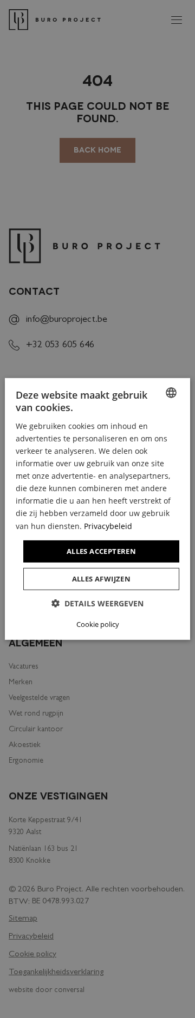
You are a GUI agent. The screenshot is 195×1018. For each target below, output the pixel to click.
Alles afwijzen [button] (101, 579)
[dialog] (97, 509)
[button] (97, 603)
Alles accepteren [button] (101, 551)
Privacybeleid (108, 525)
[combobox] (171, 392)
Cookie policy (97, 624)
